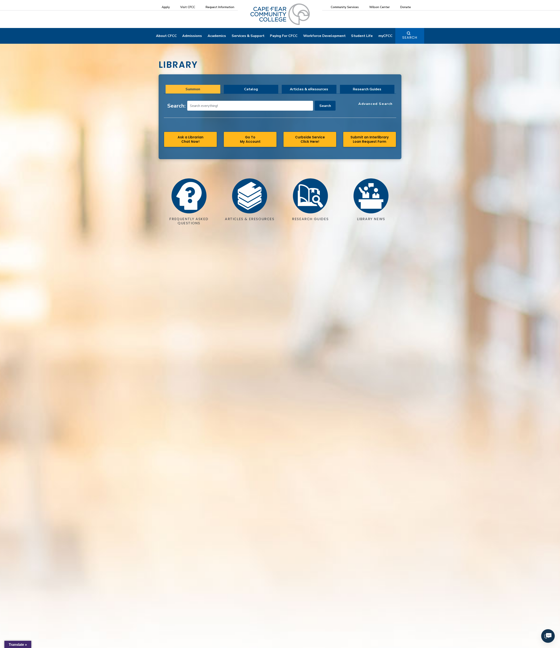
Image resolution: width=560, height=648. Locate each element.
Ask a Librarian (190, 139)
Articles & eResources (309, 89)
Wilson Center (379, 7)
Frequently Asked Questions (188, 221)
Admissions (192, 35)
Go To (250, 139)
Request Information (220, 7)
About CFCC (166, 35)
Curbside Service (310, 139)
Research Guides (367, 89)
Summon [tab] (193, 89)
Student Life (362, 35)
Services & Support (248, 35)
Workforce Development (324, 35)
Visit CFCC (187, 7)
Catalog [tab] (251, 89)
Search (409, 37)
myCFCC (385, 35)
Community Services (345, 7)
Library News (371, 218)
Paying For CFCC (284, 35)
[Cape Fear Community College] (280, 14)
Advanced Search (375, 104)
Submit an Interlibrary (369, 139)
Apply (166, 7)
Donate (405, 7)
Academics (217, 35)
